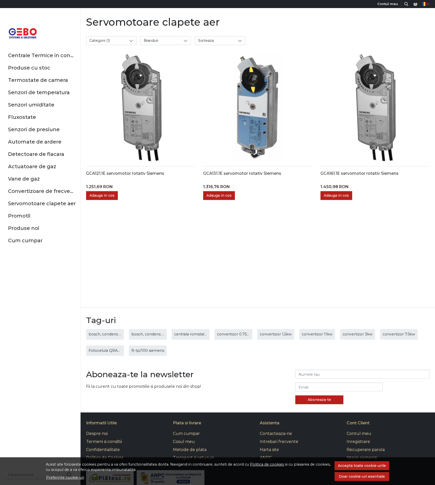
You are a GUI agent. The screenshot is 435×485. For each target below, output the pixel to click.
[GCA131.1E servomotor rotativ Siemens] (257, 107)
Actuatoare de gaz (32, 166)
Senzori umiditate (31, 105)
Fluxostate (22, 117)
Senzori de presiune (34, 129)
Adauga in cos (102, 195)
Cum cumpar (25, 240)
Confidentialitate (103, 449)
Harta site (269, 449)
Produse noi (23, 228)
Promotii (19, 216)
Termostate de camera (38, 80)
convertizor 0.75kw (234, 334)
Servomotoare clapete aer (42, 203)
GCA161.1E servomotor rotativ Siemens (359, 173)
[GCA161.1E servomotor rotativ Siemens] (374, 107)
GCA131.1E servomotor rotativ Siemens (242, 173)
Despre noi (97, 433)
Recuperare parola (366, 449)
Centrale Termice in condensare (42, 55)
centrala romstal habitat (196, 334)
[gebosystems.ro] (23, 33)
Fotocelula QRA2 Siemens (112, 350)
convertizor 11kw (317, 334)
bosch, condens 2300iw (153, 334)
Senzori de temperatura (39, 92)
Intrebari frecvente (279, 441)
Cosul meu (184, 441)
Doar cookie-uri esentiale (362, 476)
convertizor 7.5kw (399, 334)
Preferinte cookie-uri (65, 477)
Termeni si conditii (104, 441)
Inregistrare (358, 441)
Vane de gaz (24, 179)
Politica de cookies (267, 464)
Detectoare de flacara (36, 154)
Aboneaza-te (319, 399)
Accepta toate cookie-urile (362, 465)
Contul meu (359, 433)
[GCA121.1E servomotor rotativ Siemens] (140, 107)
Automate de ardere (34, 142)
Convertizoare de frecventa (42, 191)
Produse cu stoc (29, 68)
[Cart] (415, 4)
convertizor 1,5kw (276, 334)
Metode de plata (189, 449)
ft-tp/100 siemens (147, 350)
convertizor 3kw (358, 334)
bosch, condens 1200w (110, 334)
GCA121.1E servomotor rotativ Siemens (125, 173)
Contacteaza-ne (276, 433)
